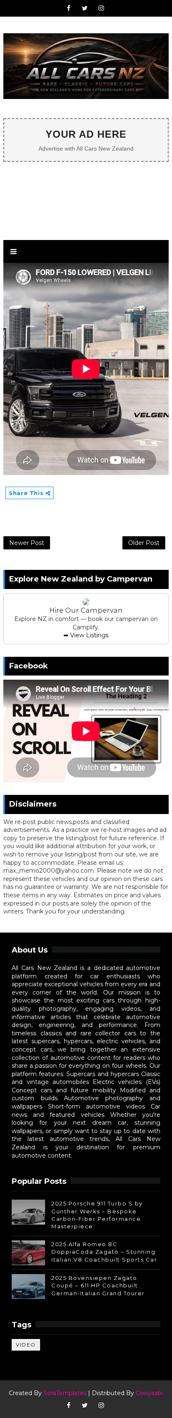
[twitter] (84, 8)
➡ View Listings (86, 635)
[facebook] (68, 8)
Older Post (143, 543)
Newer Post (26, 543)
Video (26, 1344)
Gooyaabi (149, 1393)
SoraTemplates (64, 1393)
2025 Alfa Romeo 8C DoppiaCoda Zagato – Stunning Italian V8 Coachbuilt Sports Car (104, 1251)
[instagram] (101, 8)
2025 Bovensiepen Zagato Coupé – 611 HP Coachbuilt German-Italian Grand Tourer (98, 1285)
